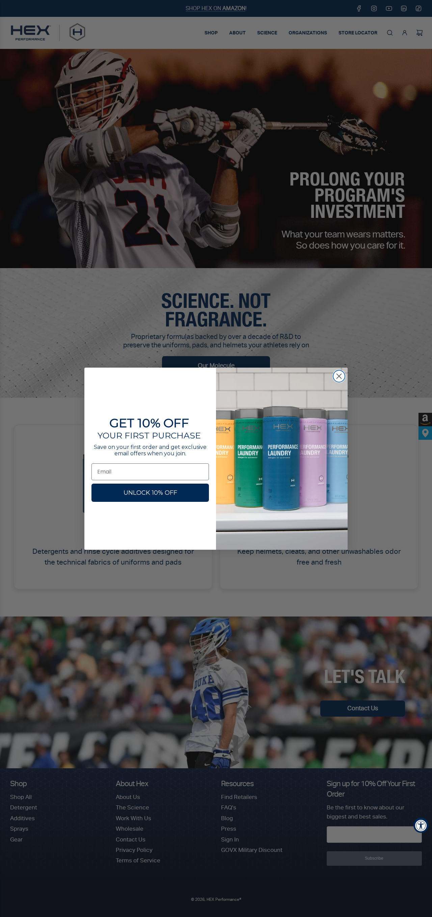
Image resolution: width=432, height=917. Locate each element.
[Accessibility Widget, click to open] (421, 825)
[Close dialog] (339, 376)
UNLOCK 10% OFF (150, 492)
